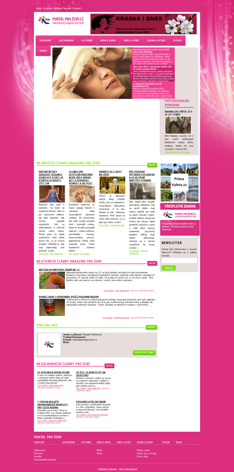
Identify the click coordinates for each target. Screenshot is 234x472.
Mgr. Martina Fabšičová (97, 415)
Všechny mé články (144, 352)
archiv (152, 165)
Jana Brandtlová (117, 225)
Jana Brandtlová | (172, 152)
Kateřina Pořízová (121, 318)
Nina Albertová (56, 254)
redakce (151, 327)
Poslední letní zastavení (91, 401)
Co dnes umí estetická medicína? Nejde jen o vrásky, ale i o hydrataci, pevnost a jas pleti (81, 177)
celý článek (185, 152)
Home (38, 8)
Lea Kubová (84, 254)
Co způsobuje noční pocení (53, 372)
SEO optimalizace (128, 469)
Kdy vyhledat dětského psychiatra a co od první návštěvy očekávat (142, 176)
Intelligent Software (107, 469)
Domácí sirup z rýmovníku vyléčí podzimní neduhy (69, 296)
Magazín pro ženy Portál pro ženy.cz (55, 19)
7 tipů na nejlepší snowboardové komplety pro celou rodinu (52, 404)
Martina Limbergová (57, 421)
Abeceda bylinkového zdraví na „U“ (59, 269)
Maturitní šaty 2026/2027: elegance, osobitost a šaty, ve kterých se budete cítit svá (51, 177)
